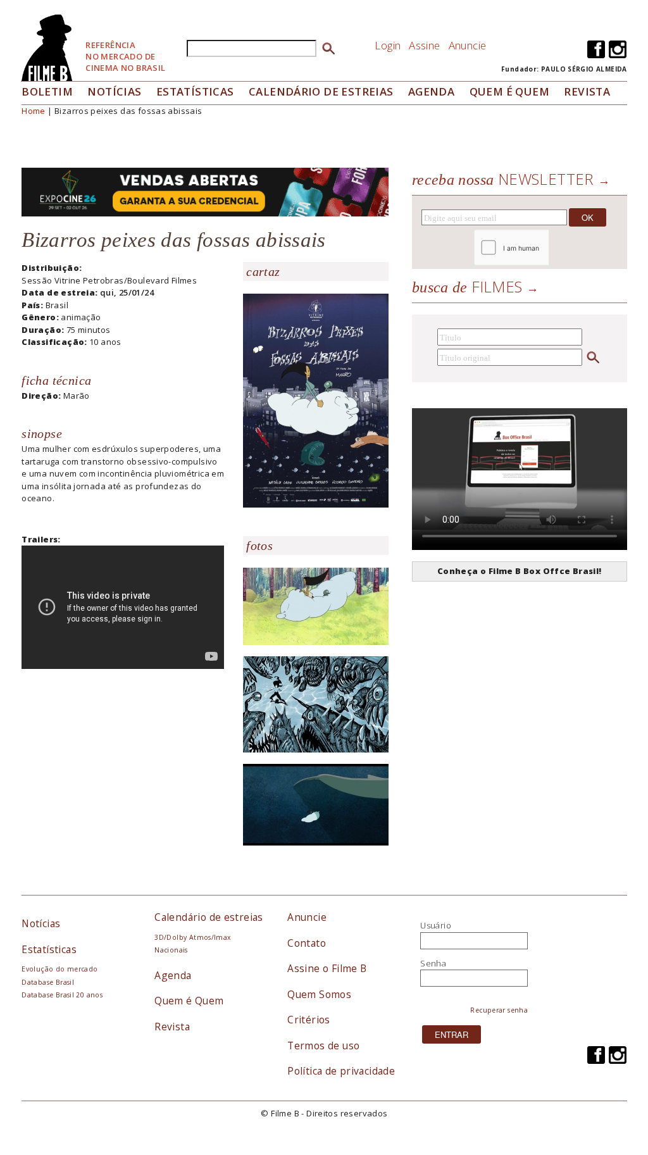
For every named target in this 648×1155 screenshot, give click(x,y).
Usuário (435, 925)
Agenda (431, 91)
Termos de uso (323, 1045)
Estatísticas (195, 91)
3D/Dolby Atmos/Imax (192, 937)
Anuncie (468, 45)
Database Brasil (48, 982)
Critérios (308, 1020)
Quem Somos (319, 994)
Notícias (114, 91)
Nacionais (171, 950)
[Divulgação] (316, 400)
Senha (433, 963)
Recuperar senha (499, 1010)
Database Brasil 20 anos (62, 994)
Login (388, 45)
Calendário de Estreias (321, 91)
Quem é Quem (188, 1001)
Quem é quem (509, 91)
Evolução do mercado (59, 969)
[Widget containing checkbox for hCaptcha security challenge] (546, 248)
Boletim (47, 91)
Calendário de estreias (208, 917)
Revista (587, 91)
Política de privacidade (341, 1071)
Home (34, 110)
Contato (306, 943)
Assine (424, 45)
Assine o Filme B (326, 968)
